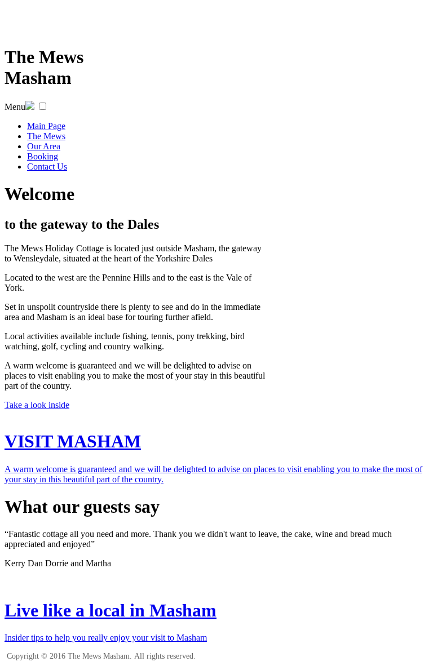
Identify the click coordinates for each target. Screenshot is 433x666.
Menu (15, 107)
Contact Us (47, 166)
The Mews (46, 136)
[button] (42, 106)
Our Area (43, 146)
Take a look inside (37, 405)
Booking (42, 156)
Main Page (46, 126)
